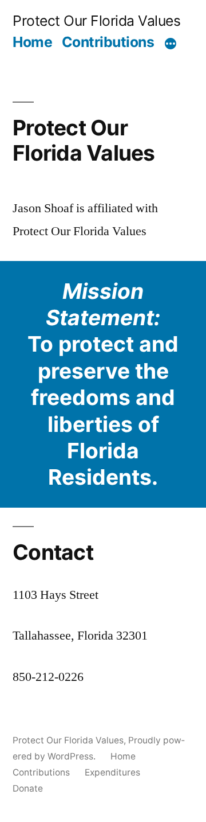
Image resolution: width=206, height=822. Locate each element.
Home (32, 41)
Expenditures (112, 772)
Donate (28, 788)
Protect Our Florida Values (96, 20)
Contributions (108, 41)
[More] (170, 44)
